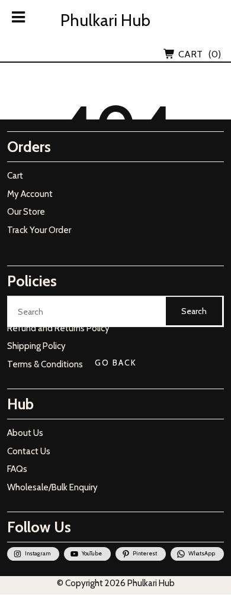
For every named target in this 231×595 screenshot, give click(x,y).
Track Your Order (39, 230)
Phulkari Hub (105, 20)
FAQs (17, 469)
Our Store (26, 211)
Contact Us (28, 451)
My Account (30, 194)
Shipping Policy (36, 346)
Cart (15, 175)
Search (194, 311)
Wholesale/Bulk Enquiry (52, 487)
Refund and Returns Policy (58, 328)
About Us (25, 433)
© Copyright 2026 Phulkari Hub (116, 583)
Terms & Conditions (45, 364)
